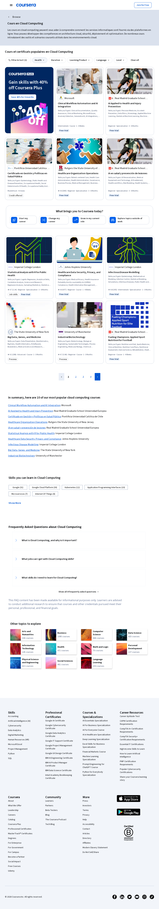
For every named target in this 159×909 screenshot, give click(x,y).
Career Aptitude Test (130, 716)
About (11, 800)
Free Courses (14, 866)
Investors (87, 805)
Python (11, 753)
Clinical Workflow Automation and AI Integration (34, 405)
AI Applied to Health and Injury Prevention (30, 411)
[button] (16, 503)
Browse (16, 17)
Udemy (11, 870)
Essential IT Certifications (132, 744)
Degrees (12, 838)
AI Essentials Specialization (95, 720)
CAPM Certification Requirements (128, 722)
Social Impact (14, 861)
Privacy (86, 814)
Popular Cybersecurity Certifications (130, 771)
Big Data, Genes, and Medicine (24, 450)
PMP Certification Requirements (128, 763)
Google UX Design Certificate (58, 753)
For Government (15, 847)
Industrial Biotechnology (21, 455)
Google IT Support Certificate (59, 740)
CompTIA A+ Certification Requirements (131, 730)
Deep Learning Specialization (96, 739)
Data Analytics (14, 730)
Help (85, 819)
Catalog (11, 819)
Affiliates (87, 842)
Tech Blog (50, 824)
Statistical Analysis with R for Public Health (31, 433)
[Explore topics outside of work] (128, 220)
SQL (10, 758)
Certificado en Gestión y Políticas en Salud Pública (34, 416)
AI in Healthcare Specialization (96, 734)
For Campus (13, 852)
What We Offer (14, 805)
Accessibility (88, 824)
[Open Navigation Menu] (11, 5)
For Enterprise (14, 842)
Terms (86, 810)
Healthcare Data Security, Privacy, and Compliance (34, 439)
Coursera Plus (14, 824)
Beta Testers (51, 810)
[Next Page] (97, 376)
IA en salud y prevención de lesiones (26, 427)
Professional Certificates (19, 828)
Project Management (17, 749)
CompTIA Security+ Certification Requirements (132, 738)
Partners (49, 805)
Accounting (13, 716)
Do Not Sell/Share (91, 852)
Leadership (13, 810)
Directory (87, 838)
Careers (12, 814)
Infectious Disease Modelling (23, 444)
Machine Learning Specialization (91, 758)
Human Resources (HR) (18, 739)
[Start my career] (23, 220)
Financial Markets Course (94, 751)
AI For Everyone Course (93, 730)
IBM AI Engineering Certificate (59, 758)
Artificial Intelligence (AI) (19, 721)
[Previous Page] (61, 376)
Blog (47, 814)
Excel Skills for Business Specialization (94, 745)
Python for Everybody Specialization (93, 773)
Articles (86, 833)
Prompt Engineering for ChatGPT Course (93, 766)
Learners (49, 800)
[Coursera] (26, 5)
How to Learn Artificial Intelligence (130, 755)
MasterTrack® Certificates (20, 833)
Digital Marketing (16, 735)
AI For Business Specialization (96, 725)
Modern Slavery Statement (95, 847)
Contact (86, 828)
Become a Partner (16, 856)
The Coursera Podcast (55, 819)
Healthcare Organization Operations (27, 422)
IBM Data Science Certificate (58, 770)
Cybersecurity (14, 725)
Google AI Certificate (55, 720)
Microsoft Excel (15, 744)
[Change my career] (54, 220)
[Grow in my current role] (88, 220)
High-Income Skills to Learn (132, 749)
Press (85, 800)
